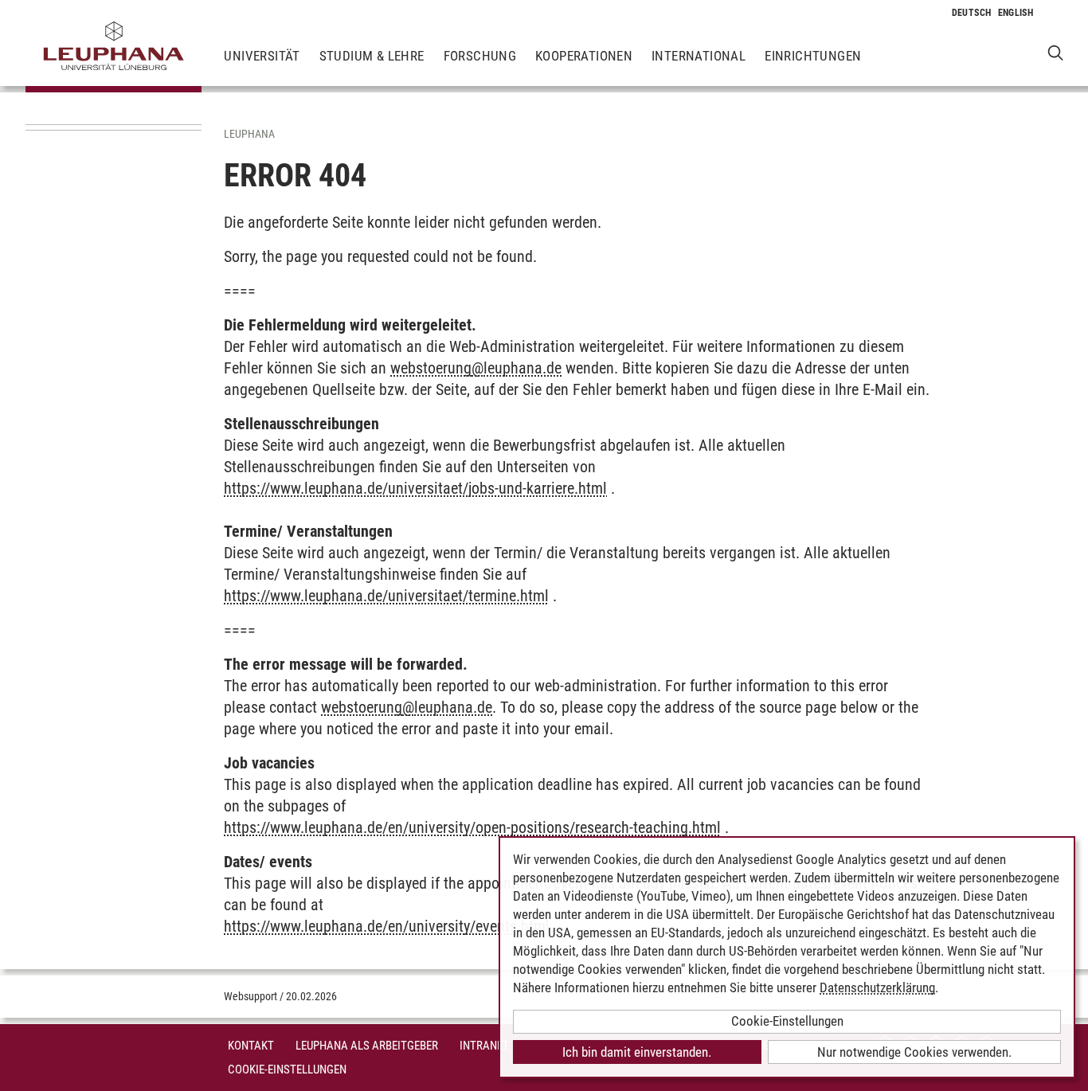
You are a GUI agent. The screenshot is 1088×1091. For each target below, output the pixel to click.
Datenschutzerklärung (877, 987)
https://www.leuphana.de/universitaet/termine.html (386, 595)
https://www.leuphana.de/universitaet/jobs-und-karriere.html (415, 488)
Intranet (484, 1045)
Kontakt (251, 1045)
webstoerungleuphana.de (476, 367)
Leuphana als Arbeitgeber (366, 1045)
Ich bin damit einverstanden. (636, 1052)
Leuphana (249, 133)
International (699, 56)
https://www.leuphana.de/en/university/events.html (387, 926)
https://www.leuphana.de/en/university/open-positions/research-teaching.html (472, 827)
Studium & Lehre (372, 56)
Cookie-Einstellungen (287, 1069)
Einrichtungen (813, 56)
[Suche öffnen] (1056, 52)
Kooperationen (583, 56)
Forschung (480, 56)
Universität (261, 56)
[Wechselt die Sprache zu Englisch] (1016, 12)
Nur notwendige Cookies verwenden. (914, 1052)
